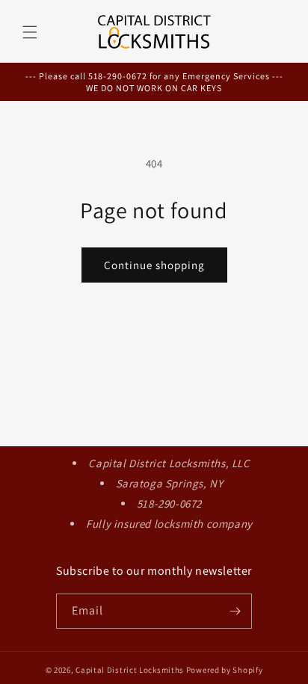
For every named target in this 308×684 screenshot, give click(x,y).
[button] (29, 32)
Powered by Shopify (224, 670)
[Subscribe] (234, 611)
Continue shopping (154, 265)
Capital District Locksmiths (130, 670)
